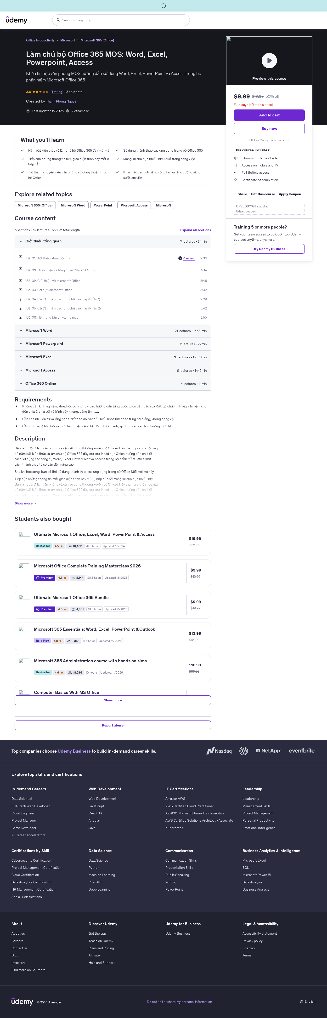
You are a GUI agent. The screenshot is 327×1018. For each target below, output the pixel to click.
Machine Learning (102, 875)
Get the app (97, 933)
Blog (14, 955)
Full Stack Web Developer (30, 806)
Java (92, 828)
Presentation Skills (179, 867)
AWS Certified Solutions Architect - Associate (199, 820)
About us (18, 933)
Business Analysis (255, 889)
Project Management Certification (36, 867)
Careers (17, 941)
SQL (245, 867)
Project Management (258, 813)
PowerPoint (174, 889)
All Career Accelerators (28, 835)
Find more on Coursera (28, 970)
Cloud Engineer (22, 813)
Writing (170, 882)
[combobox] (121, 20)
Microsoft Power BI (256, 875)
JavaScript (96, 806)
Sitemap (248, 948)
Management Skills (256, 806)
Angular (94, 820)
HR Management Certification (33, 889)
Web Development (102, 798)
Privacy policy (252, 941)
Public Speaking (177, 875)
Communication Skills (181, 860)
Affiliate (94, 955)
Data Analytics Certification (31, 882)
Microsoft (67, 40)
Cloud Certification (25, 875)
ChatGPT (95, 882)
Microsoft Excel (254, 860)
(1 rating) (57, 92)
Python (94, 867)
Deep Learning (100, 889)
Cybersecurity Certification (31, 860)
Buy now (269, 128)
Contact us (19, 948)
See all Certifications (26, 897)
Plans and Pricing (101, 948)
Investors (18, 963)
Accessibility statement (259, 933)
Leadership (250, 798)
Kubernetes (174, 828)
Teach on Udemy (101, 941)
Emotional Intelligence (259, 828)
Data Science (98, 860)
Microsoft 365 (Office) (97, 40)
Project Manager (23, 820)
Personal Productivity (258, 820)
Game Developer (23, 828)
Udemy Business (74, 751)
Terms (247, 955)
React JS (95, 813)
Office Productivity (40, 40)
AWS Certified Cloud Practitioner (189, 806)
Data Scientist (21, 798)
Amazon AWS (175, 798)
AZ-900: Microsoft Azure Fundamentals (194, 813)
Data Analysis (252, 882)
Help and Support (102, 963)
